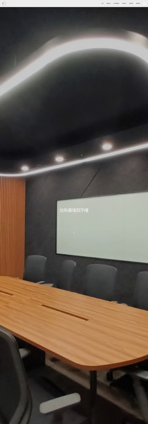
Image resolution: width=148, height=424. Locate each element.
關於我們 (131, 3)
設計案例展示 (116, 3)
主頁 (102, 3)
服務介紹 (108, 3)
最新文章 (124, 3)
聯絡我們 (138, 3)
